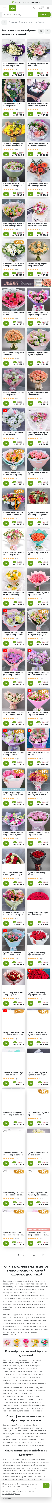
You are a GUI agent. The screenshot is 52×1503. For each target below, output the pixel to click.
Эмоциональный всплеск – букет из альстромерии (38, 794)
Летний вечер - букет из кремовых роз (37, 265)
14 (40, 638)
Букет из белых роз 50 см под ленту (38, 1154)
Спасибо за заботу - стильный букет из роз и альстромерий (13, 1234)
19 (40, 438)
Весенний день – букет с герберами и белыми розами (38, 1234)
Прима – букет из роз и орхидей (13, 1474)
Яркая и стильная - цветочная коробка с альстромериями (13, 514)
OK (46, 1485)
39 (40, 478)
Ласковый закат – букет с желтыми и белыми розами (13, 1074)
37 (16, 1479)
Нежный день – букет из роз (13, 1394)
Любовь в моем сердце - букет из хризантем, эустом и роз (13, 634)
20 (16, 598)
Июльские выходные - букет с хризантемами (13, 1114)
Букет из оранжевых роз (38, 554)
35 (16, 1359)
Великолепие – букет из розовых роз (38, 594)
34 (16, 999)
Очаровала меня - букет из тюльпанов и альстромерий (13, 1034)
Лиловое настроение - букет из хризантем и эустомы (13, 1154)
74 (40, 999)
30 (16, 758)
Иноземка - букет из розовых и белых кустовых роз (38, 1474)
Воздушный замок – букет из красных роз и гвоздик (38, 1314)
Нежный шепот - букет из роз (13, 314)
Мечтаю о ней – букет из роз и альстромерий (38, 714)
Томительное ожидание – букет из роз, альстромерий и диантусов (38, 634)
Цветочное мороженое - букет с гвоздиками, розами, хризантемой (38, 145)
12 (16, 438)
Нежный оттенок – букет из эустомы (13, 394)
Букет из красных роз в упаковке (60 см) (37, 954)
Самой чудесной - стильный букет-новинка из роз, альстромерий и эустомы (38, 1194)
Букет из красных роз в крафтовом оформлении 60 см (38, 994)
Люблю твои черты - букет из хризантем (13, 674)
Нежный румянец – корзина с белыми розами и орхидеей (38, 225)
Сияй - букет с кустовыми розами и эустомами (13, 834)
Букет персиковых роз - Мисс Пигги (38, 394)
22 (40, 1279)
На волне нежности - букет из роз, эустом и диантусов (38, 105)
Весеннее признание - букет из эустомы (38, 354)
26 (16, 718)
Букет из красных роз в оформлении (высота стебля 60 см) (38, 1274)
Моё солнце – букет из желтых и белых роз (13, 594)
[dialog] (34, 8)
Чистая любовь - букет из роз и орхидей (13, 65)
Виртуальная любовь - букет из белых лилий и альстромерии (38, 1434)
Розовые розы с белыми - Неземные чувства (13, 1314)
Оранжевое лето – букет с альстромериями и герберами (38, 185)
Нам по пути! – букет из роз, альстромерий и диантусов (13, 225)
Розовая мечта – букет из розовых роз (38, 834)
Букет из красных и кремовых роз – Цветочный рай (38, 514)
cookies (17, 1484)
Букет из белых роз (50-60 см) (38, 1354)
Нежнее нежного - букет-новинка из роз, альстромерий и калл (13, 714)
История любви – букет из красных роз (38, 914)
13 (16, 798)
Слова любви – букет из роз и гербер (38, 1114)
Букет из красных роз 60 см (37, 874)
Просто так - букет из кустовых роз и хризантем (38, 1074)
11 (15, 1039)
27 (40, 718)
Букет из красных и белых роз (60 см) (13, 994)
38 (40, 518)
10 (40, 109)
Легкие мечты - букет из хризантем (13, 434)
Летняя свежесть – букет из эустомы (13, 105)
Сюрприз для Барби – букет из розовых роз (13, 794)
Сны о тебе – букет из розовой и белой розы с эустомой (13, 1354)
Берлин (34, 2)
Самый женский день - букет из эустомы (13, 554)
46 (40, 758)
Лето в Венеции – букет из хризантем (13, 754)
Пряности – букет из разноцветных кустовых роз (13, 1274)
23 (40, 558)
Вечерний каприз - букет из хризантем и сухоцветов (38, 674)
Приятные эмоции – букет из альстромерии (13, 914)
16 (16, 558)
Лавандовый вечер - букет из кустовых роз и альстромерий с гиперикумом (38, 434)
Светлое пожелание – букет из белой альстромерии (38, 1034)
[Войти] (47, 8)
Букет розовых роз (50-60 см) (38, 474)
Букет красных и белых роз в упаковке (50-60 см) (13, 874)
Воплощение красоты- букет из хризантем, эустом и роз (38, 314)
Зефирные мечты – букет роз (38, 754)
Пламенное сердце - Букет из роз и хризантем (38, 1394)
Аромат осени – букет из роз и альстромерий (13, 474)
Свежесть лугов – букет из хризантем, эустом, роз (13, 265)
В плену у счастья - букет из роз (38, 65)
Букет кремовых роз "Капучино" (13, 354)
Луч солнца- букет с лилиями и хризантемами (13, 145)
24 (16, 879)
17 (40, 318)
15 (40, 398)
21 (40, 1239)
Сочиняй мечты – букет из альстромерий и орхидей (13, 185)
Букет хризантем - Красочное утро (13, 1434)
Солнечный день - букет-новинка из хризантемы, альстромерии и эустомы (13, 1194)
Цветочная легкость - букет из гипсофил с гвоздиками (13, 954)
